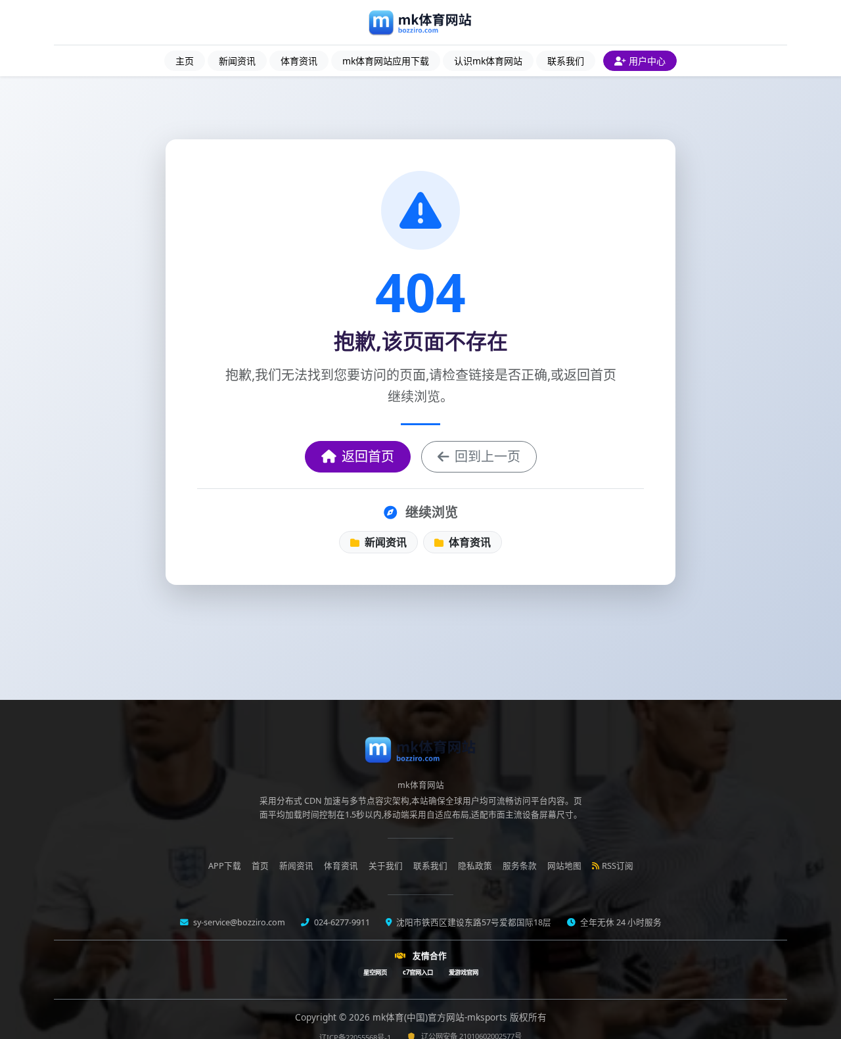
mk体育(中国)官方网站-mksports (441, 1017)
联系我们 (565, 61)
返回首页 (368, 456)
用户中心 (647, 61)
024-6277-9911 (341, 922)
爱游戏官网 (463, 972)
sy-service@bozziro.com (238, 922)
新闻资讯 (237, 61)
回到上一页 (487, 456)
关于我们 (386, 865)
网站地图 (564, 865)
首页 (260, 865)
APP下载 (224, 865)
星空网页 (375, 972)
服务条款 (520, 865)
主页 (184, 61)
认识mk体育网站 (488, 61)
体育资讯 (299, 61)
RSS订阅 (617, 865)
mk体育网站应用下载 (385, 61)
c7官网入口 (418, 972)
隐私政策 (475, 865)
